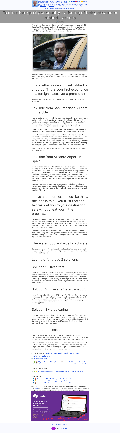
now (61, 8)
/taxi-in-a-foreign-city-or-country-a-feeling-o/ (58, 349)
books (49, 4)
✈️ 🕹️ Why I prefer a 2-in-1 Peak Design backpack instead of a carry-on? (55, 379)
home (46, 8)
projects (60, 4)
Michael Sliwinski (49, 1)
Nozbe (65, 1)
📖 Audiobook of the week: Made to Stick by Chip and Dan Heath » (74, 363)
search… (72, 8)
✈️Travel (60, 21)
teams (66, 3)
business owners (52, 3)
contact (66, 8)
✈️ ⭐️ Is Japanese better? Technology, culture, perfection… (51, 381)
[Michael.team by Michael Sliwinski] (35, 3)
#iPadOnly (83, 4)
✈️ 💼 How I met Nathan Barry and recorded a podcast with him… (53, 383)
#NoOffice (43, 6)
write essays (43, 4)
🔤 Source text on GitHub (39, 358)
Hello (40, 1)
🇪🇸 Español (84, 1)
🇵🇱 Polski (78, 1)
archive (52, 8)
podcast (69, 4)
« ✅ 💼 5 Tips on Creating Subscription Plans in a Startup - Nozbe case (45, 363)
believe (51, 6)
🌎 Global (72, 1)
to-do (40, 3)
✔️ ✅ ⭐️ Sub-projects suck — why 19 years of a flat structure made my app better (57, 371)
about (57, 8)
